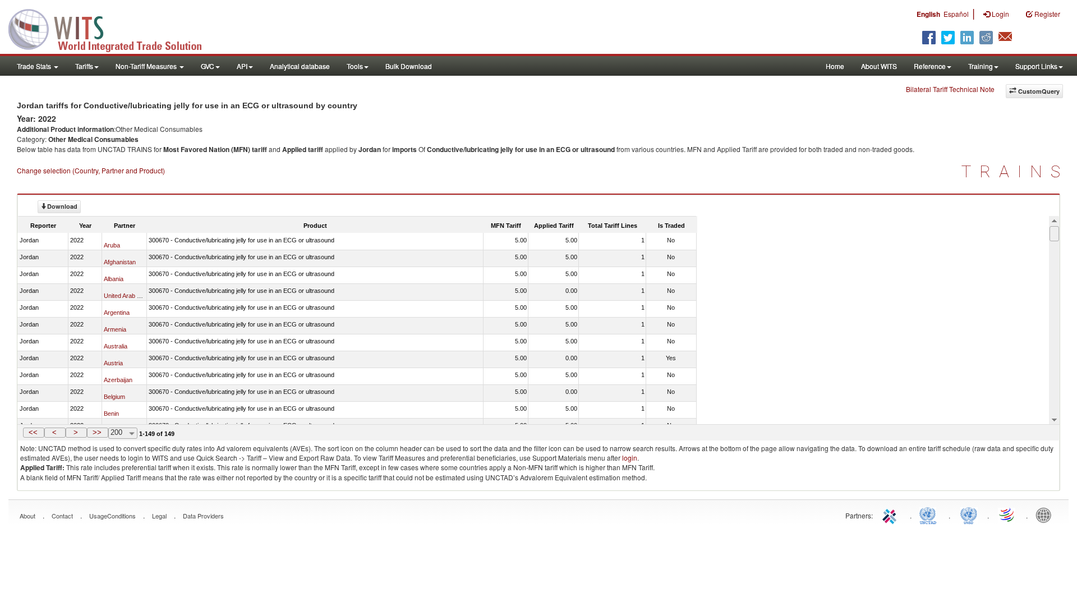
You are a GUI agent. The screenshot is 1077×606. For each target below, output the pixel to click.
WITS (112, 28)
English (928, 14)
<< (33, 432)
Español (956, 14)
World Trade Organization (1007, 514)
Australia (115, 346)
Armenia (115, 329)
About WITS (879, 66)
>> (97, 432)
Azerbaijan (118, 380)
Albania (113, 279)
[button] (33, 433)
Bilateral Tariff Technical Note (950, 89)
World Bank (1046, 514)
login (629, 457)
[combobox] (122, 433)
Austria (113, 363)
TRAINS (1015, 171)
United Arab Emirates (132, 295)
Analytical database (300, 66)
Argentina (117, 312)
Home (835, 66)
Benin (111, 413)
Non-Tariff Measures (147, 66)
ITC (891, 514)
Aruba (112, 245)
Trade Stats (35, 66)
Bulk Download (408, 66)
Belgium (114, 396)
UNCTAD (930, 514)
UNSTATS (969, 514)
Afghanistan (120, 262)
